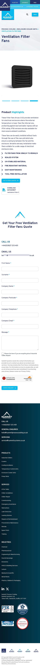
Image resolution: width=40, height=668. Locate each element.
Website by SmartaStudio (9, 664)
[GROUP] (5, 2)
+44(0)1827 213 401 (32, 6)
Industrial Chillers (7, 458)
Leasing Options (7, 515)
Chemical (4, 547)
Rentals (4, 527)
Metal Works (5, 577)
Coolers (4, 461)
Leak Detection (6, 512)
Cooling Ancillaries (7, 465)
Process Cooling (8, 29)
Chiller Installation (7, 493)
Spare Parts (5, 530)
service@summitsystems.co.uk (13, 441)
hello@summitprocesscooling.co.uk (13, 6)
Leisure (4, 569)
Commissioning (6, 500)
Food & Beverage (7, 558)
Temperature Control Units (10, 469)
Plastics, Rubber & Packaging (11, 580)
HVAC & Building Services (10, 566)
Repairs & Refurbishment (10, 519)
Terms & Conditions (24, 662)
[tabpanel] (20, 77)
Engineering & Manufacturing (11, 554)
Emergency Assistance (9, 504)
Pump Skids (5, 476)
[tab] (6, 100)
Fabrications (5, 508)
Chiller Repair (6, 497)
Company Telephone (10, 309)
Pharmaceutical (6, 551)
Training (4, 534)
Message (5, 332)
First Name (6, 263)
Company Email (8, 321)
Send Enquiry (8, 388)
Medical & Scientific (8, 573)
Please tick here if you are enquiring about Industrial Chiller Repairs (19, 354)
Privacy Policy (5, 662)
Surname (6, 275)
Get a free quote (9, 181)
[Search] (27, 14)
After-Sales (5, 489)
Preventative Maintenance (10, 523)
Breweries (5, 562)
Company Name (8, 286)
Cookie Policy (14, 662)
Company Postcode (9, 298)
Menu (35, 14)
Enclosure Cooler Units (27, 29)
